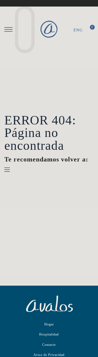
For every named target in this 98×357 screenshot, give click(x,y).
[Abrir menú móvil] (8, 29)
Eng (78, 30)
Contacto (49, 345)
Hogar (49, 324)
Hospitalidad (49, 334)
